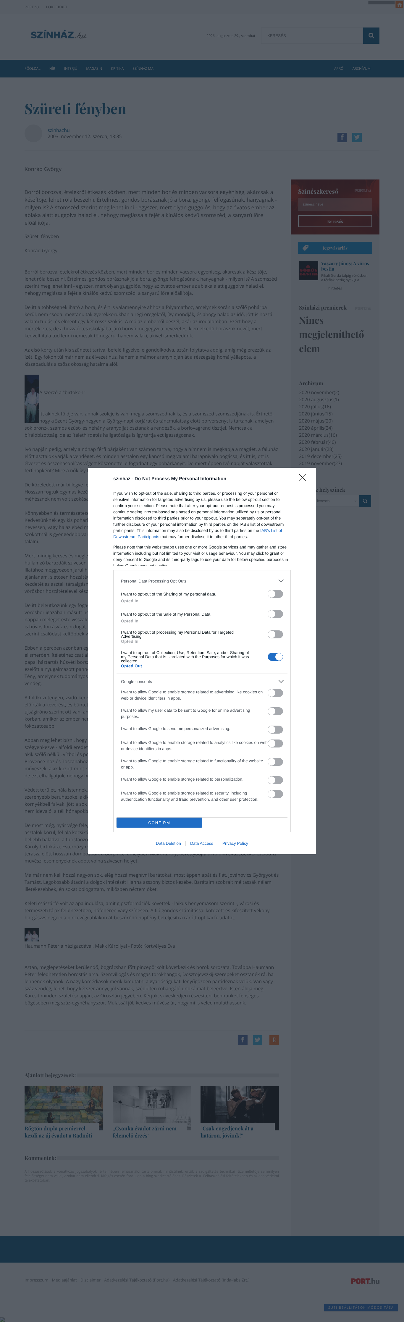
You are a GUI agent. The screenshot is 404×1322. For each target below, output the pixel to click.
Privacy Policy (235, 843)
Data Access (201, 843)
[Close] (304, 479)
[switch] (275, 594)
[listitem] (202, 581)
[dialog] (202, 661)
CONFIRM (159, 823)
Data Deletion (168, 843)
